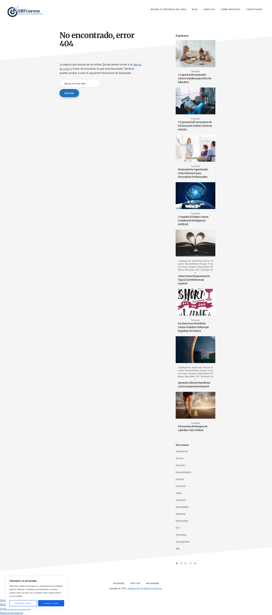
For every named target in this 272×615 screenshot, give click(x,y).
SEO (197, 269)
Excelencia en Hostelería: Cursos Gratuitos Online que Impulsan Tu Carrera (193, 327)
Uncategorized (184, 260)
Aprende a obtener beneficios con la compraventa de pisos (194, 384)
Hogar (184, 266)
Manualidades (204, 266)
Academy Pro (134, 588)
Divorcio (206, 260)
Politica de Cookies (11, 613)
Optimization (189, 269)
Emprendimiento (192, 263)
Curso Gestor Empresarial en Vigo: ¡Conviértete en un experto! (194, 279)
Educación (195, 71)
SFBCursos (28, 11)
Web (178, 548)
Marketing (180, 513)
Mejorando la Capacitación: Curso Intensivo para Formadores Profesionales (193, 173)
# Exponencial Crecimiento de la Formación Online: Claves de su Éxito (195, 125)
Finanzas (203, 263)
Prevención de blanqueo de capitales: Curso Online (192, 428)
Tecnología (205, 269)
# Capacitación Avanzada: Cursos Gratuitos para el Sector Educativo (194, 78)
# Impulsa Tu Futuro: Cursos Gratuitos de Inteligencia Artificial (193, 220)
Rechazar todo (23, 603)
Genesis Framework (152, 588)
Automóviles (197, 260)
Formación (195, 118)
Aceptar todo (51, 603)
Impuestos (192, 266)
